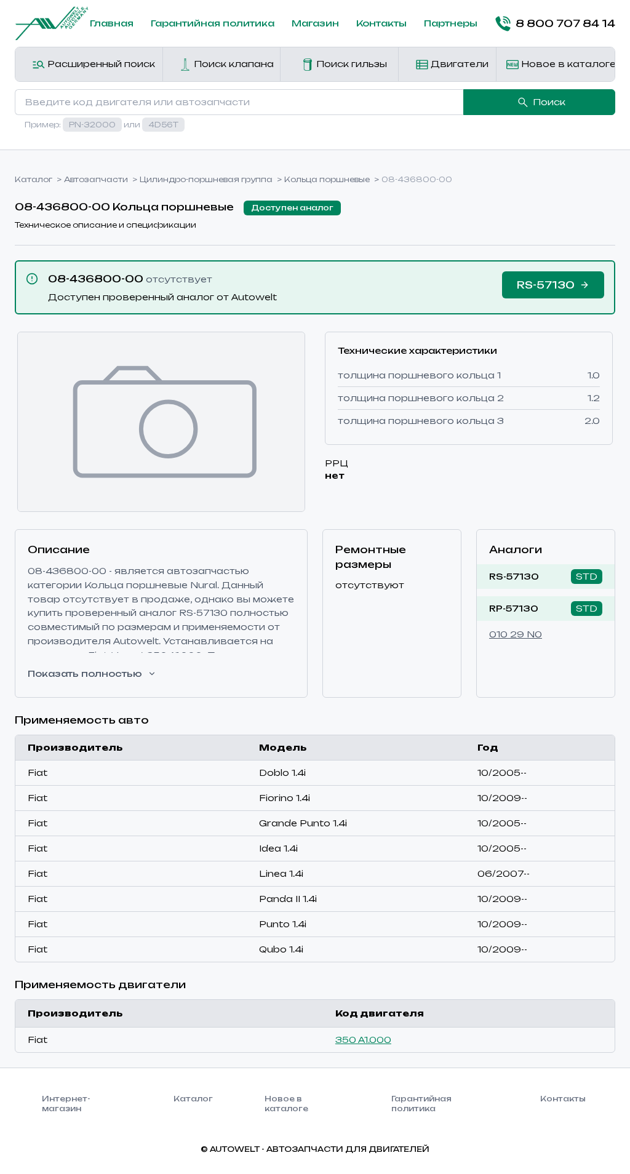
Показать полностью (85, 673)
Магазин (315, 23)
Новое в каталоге (567, 63)
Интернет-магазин (66, 1103)
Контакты (381, 23)
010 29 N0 (515, 634)
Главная (112, 23)
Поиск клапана (232, 63)
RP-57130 (513, 608)
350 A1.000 (363, 1039)
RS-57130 (514, 576)
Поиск (549, 102)
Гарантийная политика (212, 23)
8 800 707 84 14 (565, 23)
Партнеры (450, 23)
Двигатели (458, 63)
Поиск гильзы (350, 63)
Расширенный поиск (100, 63)
